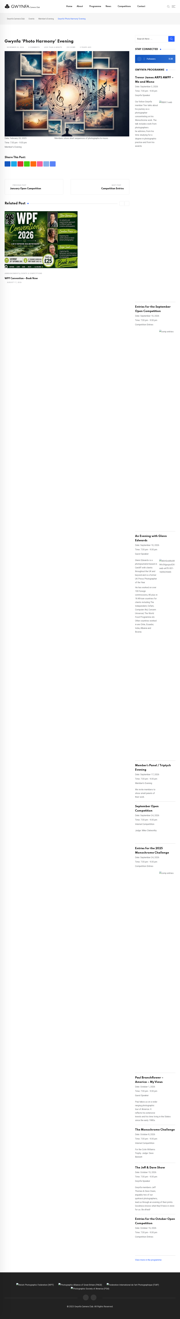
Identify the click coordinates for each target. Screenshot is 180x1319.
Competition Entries (112, 188)
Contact (141, 6)
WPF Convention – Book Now (21, 278)
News (108, 6)
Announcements (12, 273)
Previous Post (19, 185)
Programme (95, 6)
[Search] (168, 6)
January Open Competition (25, 188)
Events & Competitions (31, 273)
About (80, 6)
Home (69, 6)
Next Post (116, 185)
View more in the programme (148, 1260)
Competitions (124, 6)
